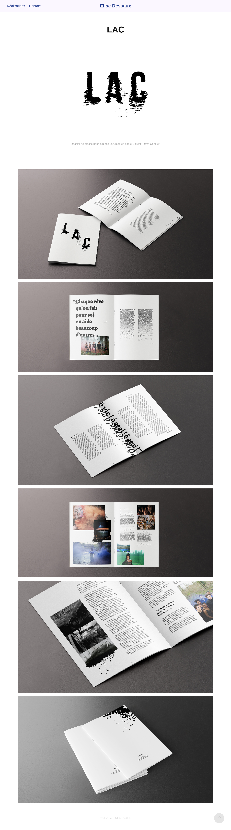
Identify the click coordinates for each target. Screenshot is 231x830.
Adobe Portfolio (123, 818)
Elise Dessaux (115, 5)
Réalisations (16, 6)
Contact (35, 6)
